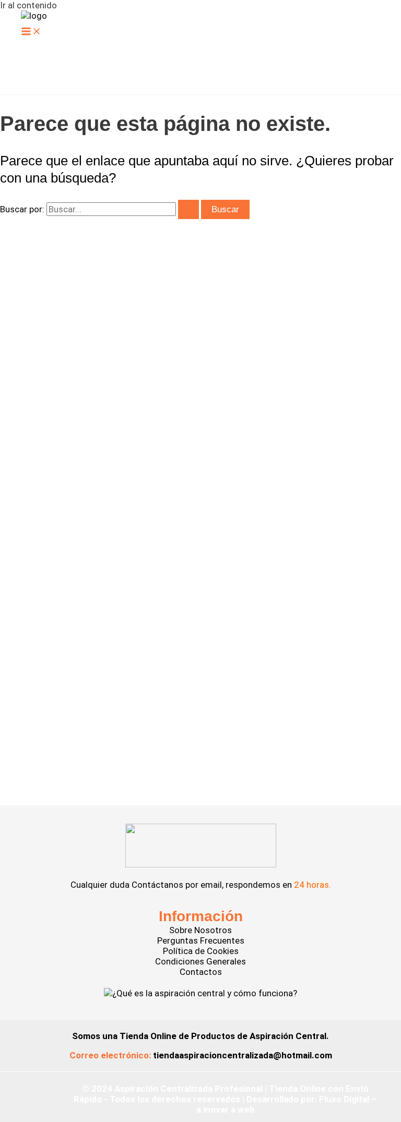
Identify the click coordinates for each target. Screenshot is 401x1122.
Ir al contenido (28, 5)
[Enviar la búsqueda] (188, 209)
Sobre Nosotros (200, 930)
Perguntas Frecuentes (200, 940)
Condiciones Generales (200, 961)
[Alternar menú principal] (31, 32)
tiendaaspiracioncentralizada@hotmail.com (242, 1055)
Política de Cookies (201, 951)
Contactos (201, 972)
